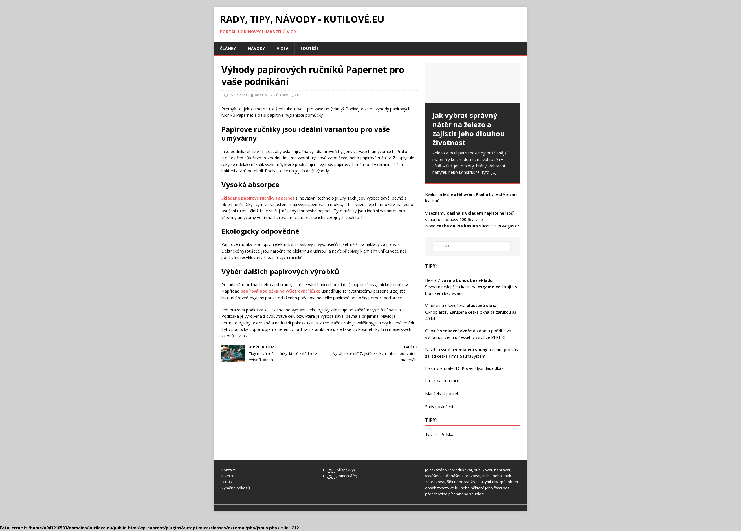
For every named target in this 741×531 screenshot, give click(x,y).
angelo (261, 95)
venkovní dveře (456, 330)
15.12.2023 (238, 95)
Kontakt (228, 469)
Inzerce (227, 475)
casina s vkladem (465, 213)
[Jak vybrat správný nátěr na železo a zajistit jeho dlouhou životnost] (472, 83)
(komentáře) (342, 475)
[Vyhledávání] (472, 246)
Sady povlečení (439, 406)
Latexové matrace (442, 380)
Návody (256, 48)
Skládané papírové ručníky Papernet (257, 198)
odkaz (497, 368)
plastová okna (481, 305)
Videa (283, 48)
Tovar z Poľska (439, 434)
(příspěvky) (341, 469)
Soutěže (309, 48)
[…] (493, 172)
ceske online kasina (457, 226)
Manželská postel (441, 393)
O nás (226, 481)
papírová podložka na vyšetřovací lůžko (280, 291)
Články (228, 48)
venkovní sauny (471, 349)
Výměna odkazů (235, 487)
